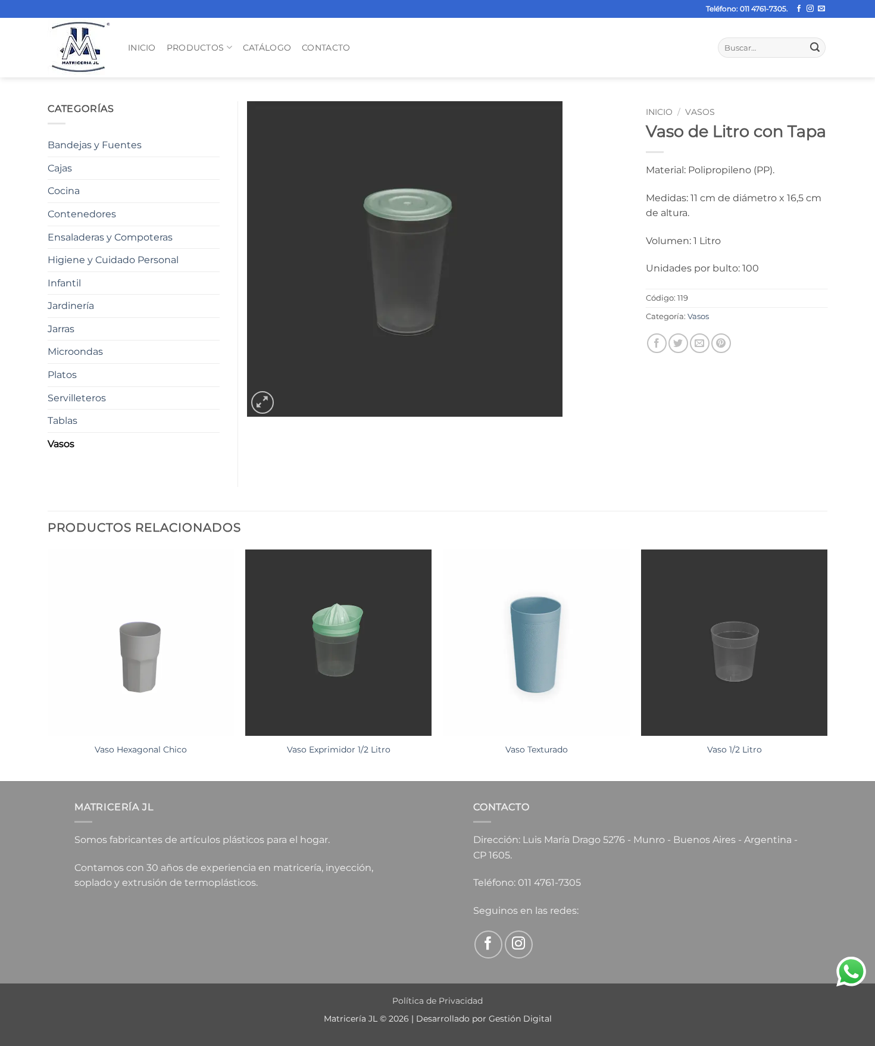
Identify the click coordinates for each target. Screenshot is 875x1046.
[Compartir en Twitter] (678, 343)
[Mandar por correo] (700, 343)
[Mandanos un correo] (821, 9)
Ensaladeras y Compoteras (110, 237)
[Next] (827, 664)
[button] (262, 402)
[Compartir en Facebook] (657, 343)
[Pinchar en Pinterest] (721, 343)
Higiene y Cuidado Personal (113, 260)
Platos (62, 374)
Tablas (62, 420)
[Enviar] (815, 48)
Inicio (142, 47)
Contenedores (82, 214)
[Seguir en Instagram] (810, 9)
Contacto (326, 47)
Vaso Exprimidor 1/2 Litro (338, 749)
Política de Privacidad (437, 1000)
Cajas (60, 168)
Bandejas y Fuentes (95, 145)
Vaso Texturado (536, 749)
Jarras (61, 329)
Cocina (64, 190)
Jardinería (71, 305)
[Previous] (48, 664)
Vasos (700, 112)
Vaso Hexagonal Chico (141, 749)
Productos (195, 47)
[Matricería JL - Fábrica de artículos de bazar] (79, 47)
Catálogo (267, 47)
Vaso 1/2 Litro (734, 749)
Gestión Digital (520, 1018)
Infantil (64, 283)
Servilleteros (77, 398)
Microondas (75, 351)
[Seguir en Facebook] (798, 9)
